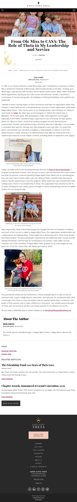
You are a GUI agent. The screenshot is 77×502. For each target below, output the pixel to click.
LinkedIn (34, 489)
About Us (38, 460)
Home (10, 70)
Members (38, 443)
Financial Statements (38, 466)
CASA (16, 113)
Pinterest (38, 489)
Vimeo (47, 489)
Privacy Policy (38, 499)
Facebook (29, 489)
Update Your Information (38, 435)
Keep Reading (7, 379)
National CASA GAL (9, 351)
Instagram (43, 489)
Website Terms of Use (38, 497)
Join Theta (38, 447)
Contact (38, 463)
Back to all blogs (11, 403)
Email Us (38, 483)
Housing (38, 457)
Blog (15, 70)
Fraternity (41, 55)
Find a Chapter (38, 450)
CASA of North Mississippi (59, 169)
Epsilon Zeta (6, 354)
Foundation (38, 453)
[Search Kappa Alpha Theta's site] (3, 10)
